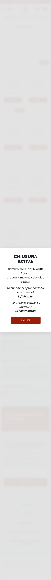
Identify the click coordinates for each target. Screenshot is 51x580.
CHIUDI (25, 320)
